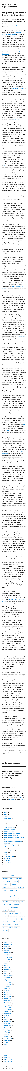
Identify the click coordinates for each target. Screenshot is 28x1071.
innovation (6, 901)
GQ (4, 824)
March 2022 (7, 942)
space (12, 922)
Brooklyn (6, 884)
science (5, 919)
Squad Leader (21, 336)
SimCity (5, 922)
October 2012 (7, 977)
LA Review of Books (9, 831)
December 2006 (8, 984)
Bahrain (19, 878)
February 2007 (7, 983)
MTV (23, 904)
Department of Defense (17, 88)
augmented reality (8, 878)
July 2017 (6, 961)
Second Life (14, 919)
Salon (5, 854)
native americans (14, 907)
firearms (6, 896)
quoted (5, 165)
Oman (12, 910)
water (16, 927)
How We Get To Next (9, 827)
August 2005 (7, 1000)
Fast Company (7, 818)
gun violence (7, 898)
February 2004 (7, 1008)
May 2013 (6, 973)
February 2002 (7, 1025)
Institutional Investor (9, 829)
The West (16, 924)
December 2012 (8, 975)
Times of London (8, 858)
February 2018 (7, 952)
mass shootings (7, 904)
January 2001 (7, 1029)
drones (21, 887)
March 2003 (7, 1019)
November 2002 (8, 1021)
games (21, 752)
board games (8, 752)
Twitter (21, 797)
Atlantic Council (6, 434)
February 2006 (7, 994)
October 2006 (7, 986)
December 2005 (8, 996)
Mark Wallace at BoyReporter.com (9, 6)
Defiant (6, 812)
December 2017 (8, 956)
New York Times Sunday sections (13, 841)
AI (4, 875)
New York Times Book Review (12, 833)
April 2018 (6, 948)
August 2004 (7, 1006)
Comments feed (8, 1059)
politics (3, 753)
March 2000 (7, 1034)
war (11, 927)
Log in (5, 1055)
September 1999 (8, 1038)
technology (7, 924)
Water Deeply (7, 862)
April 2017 (6, 965)
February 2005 (7, 1004)
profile (5, 916)
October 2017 (7, 960)
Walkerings (7, 860)
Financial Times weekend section (13, 820)
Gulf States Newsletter (10, 825)
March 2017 (7, 967)
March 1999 (7, 1044)
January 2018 (7, 954)
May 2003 (6, 1015)
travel (5, 927)
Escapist (6, 816)
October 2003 (7, 1013)
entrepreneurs (8, 893)
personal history (8, 913)
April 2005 (6, 1002)
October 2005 (7, 998)
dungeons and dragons (10, 890)
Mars (23, 901)
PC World (6, 843)
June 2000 (6, 1032)
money (16, 904)
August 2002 (7, 1023)
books (15, 881)
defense (14, 752)
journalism (15, 901)
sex (21, 919)
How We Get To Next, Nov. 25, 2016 (10, 25)
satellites (22, 916)
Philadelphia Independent (11, 845)
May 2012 (6, 979)
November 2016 (8, 969)
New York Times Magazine (11, 835)
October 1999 (7, 1036)
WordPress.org (8, 1061)
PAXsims (8, 430)
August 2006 (7, 988)
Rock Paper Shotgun (9, 850)
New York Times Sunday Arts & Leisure (14, 837)
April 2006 (6, 992)
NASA (5, 907)
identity (16, 898)
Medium (11, 799)
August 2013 (7, 971)
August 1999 (7, 1040)
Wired (5, 864)
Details (5, 814)
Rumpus (6, 852)
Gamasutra (7, 822)
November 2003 (8, 1011)
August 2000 (7, 1031)
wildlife (5, 930)
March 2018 (7, 950)
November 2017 (8, 958)
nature (5, 910)
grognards (16, 119)
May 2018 (6, 946)
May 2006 (6, 990)
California (6, 887)
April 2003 (6, 1017)
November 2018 (8, 944)
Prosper (6, 849)
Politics (6, 847)
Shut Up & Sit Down (9, 856)
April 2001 (6, 1027)
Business (14, 884)
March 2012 (7, 981)
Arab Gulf (10, 875)
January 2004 (7, 1009)
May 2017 (6, 963)
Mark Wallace (5, 750)
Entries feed (7, 1057)
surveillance (20, 922)
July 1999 (6, 1042)
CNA (15, 445)
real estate (13, 916)
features (18, 752)
